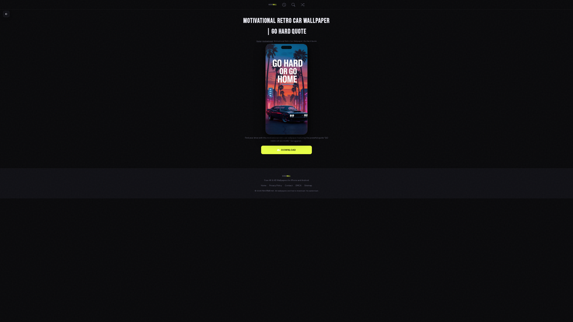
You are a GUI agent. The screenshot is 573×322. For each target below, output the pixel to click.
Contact (289, 185)
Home (263, 185)
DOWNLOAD (288, 149)
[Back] (6, 14)
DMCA (298, 185)
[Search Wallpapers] (293, 5)
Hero (273, 4)
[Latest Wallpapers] (284, 5)
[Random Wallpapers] (302, 5)
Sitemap (308, 185)
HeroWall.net (268, 190)
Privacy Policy (275, 185)
